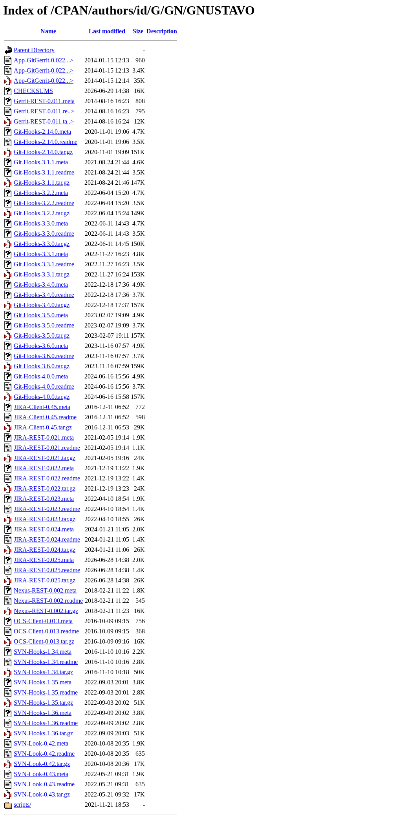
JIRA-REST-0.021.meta (44, 437)
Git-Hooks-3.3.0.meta (41, 223)
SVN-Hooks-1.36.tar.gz (43, 733)
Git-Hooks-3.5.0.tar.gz (41, 335)
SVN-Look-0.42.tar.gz (42, 763)
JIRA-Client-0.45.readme (45, 417)
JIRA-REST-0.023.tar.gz (44, 519)
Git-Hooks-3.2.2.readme (44, 203)
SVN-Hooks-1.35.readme (46, 692)
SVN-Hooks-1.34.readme (46, 661)
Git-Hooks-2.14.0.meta (42, 131)
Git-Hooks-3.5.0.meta (41, 315)
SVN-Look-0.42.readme (44, 753)
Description (161, 31)
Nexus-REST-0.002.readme (48, 600)
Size (138, 31)
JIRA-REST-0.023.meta (44, 498)
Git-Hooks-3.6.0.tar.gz (41, 366)
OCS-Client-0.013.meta (43, 621)
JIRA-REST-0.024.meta (44, 529)
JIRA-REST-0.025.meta (44, 559)
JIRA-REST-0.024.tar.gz (44, 549)
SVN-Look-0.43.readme (44, 784)
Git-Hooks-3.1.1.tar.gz (41, 182)
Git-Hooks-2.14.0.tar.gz (43, 152)
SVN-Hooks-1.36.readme (46, 723)
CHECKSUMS (33, 90)
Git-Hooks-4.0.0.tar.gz (41, 396)
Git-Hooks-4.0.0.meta (41, 376)
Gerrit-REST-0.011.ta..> (44, 121)
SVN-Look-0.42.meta (41, 743)
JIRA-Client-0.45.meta (42, 407)
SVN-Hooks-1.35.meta (42, 682)
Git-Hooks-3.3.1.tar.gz (41, 274)
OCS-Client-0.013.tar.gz (44, 641)
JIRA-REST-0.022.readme (47, 478)
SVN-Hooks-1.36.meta (42, 712)
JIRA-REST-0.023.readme (47, 509)
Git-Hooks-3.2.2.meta (41, 192)
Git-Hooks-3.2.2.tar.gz (41, 213)
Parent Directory (34, 50)
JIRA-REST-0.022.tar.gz (44, 488)
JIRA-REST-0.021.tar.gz (44, 458)
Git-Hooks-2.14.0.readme (45, 141)
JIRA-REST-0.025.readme (47, 570)
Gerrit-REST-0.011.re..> (44, 111)
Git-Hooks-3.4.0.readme (44, 294)
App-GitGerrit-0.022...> (43, 60)
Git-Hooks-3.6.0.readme (44, 356)
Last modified (107, 31)
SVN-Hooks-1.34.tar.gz (43, 672)
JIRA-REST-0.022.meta (44, 468)
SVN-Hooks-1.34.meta (42, 651)
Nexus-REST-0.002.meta (45, 590)
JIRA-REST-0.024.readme (47, 539)
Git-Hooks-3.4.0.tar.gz (41, 305)
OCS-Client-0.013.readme (46, 631)
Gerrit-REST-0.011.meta (44, 101)
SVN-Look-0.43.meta (41, 774)
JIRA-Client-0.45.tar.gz (43, 427)
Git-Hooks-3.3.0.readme (44, 233)
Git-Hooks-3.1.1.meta (41, 162)
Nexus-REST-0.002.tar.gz (46, 610)
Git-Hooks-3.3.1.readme (44, 264)
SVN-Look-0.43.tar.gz (42, 794)
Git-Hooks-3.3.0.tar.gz (41, 243)
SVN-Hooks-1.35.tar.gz (43, 702)
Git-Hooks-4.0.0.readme (44, 386)
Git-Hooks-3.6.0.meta (41, 345)
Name (48, 31)
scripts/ (22, 804)
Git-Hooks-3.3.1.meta (41, 254)
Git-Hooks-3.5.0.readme (44, 325)
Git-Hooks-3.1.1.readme (44, 172)
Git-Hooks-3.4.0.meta (41, 284)
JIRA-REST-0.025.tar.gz (44, 580)
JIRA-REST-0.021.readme (47, 447)
